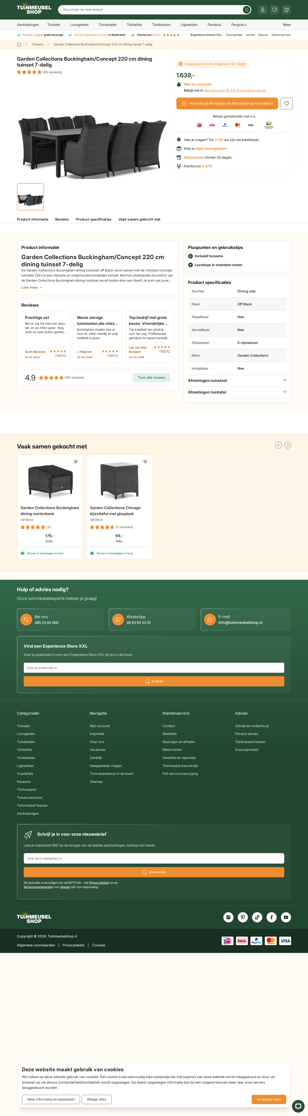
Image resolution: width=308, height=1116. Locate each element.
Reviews (62, 219)
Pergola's (238, 24)
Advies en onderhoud (252, 726)
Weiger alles (96, 1099)
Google (65, 887)
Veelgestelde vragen (106, 766)
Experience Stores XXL (206, 34)
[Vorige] (23, 196)
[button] (39, 72)
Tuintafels (134, 24)
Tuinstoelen (108, 24)
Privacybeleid (99, 882)
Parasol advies (246, 734)
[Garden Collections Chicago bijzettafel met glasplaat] (119, 481)
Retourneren (172, 749)
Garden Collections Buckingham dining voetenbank (50, 511)
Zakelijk (96, 758)
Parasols (214, 24)
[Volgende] (288, 445)
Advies (250, 34)
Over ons (97, 742)
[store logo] (34, 8)
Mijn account (100, 726)
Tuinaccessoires (29, 797)
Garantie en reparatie (179, 758)
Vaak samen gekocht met (139, 219)
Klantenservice (281, 34)
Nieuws (263, 34)
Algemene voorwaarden (36, 945)
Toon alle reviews (151, 377)
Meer (287, 24)
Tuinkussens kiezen (250, 742)
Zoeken (157, 681)
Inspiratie (97, 734)
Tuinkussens (26, 789)
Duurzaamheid (246, 749)
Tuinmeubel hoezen (32, 805)
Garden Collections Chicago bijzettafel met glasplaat (115, 511)
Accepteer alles (269, 1099)
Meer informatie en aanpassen (51, 1099)
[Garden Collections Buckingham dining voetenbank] (50, 481)
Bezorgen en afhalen (179, 742)
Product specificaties (94, 219)
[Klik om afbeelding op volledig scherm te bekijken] (92, 128)
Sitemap (96, 781)
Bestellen (170, 734)
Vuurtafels (25, 773)
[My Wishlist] (274, 9)
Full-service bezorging (180, 773)
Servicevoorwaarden (38, 887)
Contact (169, 726)
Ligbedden (189, 24)
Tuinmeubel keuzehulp (180, 766)
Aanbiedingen (28, 24)
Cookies (98, 945)
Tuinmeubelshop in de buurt (111, 773)
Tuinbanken (161, 24)
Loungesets (79, 24)
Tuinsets (53, 24)
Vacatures (97, 749)
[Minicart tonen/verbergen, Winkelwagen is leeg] (286, 9)
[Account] (262, 9)
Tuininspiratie (234, 34)
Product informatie (32, 219)
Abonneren (157, 872)
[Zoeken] (246, 10)
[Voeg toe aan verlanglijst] (287, 103)
